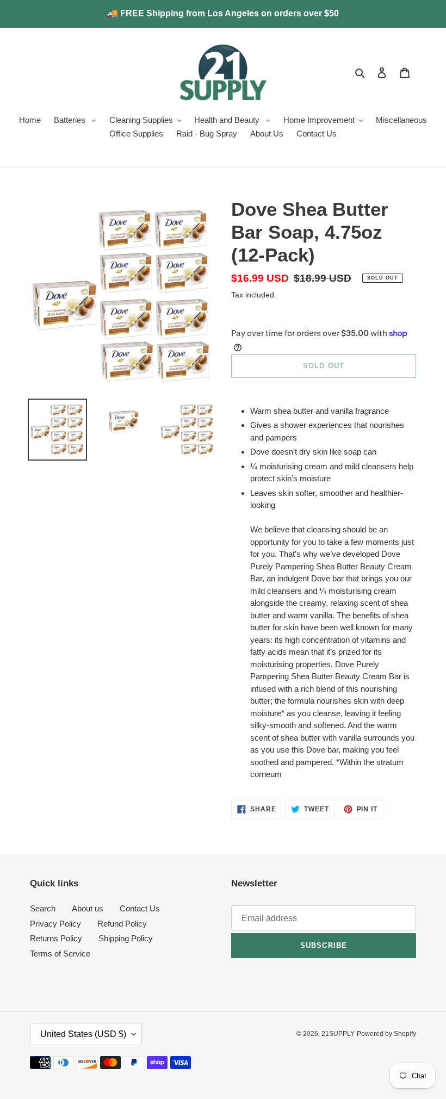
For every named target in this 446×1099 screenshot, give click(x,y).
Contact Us (140, 908)
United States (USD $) (83, 1034)
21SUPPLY (338, 1034)
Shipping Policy (125, 938)
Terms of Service (60, 953)
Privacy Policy (55, 923)
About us (87, 908)
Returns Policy (56, 938)
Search (42, 908)
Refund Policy (122, 923)
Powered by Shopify (386, 1034)
